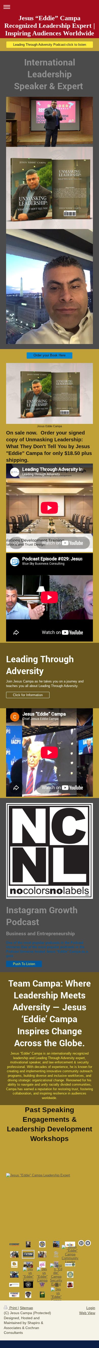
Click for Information (28, 695)
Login (90, 1308)
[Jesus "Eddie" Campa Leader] (42, 1254)
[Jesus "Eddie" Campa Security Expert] (14, 1244)
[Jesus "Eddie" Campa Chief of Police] (70, 1244)
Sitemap (26, 1308)
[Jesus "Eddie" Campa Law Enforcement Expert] (70, 1254)
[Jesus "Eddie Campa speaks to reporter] (28, 1244)
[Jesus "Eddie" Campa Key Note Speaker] (70, 1274)
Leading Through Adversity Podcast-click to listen (49, 45)
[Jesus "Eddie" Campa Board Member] (56, 1254)
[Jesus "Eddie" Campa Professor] (49, 1205)
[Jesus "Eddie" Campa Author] (14, 1254)
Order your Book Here (49, 355)
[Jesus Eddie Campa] (49, 393)
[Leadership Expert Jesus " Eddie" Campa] (56, 1295)
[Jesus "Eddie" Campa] (28, 1264)
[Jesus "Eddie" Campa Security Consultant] (56, 1274)
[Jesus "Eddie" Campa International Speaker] (56, 1244)
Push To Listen (24, 964)
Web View (87, 1313)
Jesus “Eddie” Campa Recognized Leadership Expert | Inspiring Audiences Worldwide (49, 25)
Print (13, 1308)
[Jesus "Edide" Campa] (14, 1294)
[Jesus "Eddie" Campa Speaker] (42, 1244)
